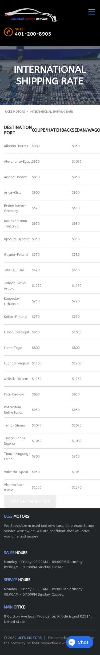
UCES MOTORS (30, 638)
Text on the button (30, 501)
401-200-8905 (33, 34)
